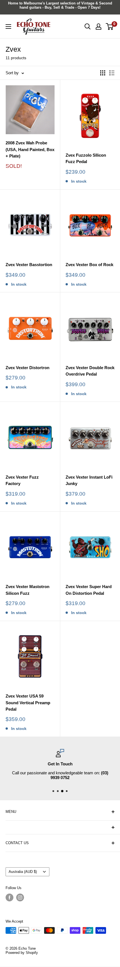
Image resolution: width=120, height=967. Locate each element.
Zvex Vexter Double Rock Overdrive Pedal (90, 370)
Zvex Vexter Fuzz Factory (22, 480)
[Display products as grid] (102, 72)
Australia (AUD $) (23, 872)
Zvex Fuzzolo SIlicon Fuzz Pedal (86, 158)
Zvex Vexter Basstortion (29, 264)
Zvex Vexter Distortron (27, 367)
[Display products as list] (111, 72)
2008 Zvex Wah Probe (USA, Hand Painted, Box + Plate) (30, 149)
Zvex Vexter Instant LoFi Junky (89, 480)
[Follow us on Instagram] (20, 897)
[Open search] (88, 26)
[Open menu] (8, 26)
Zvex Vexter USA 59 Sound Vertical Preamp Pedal (28, 702)
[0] (109, 26)
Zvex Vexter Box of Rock (89, 264)
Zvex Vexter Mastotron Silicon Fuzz (27, 589)
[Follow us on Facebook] (9, 897)
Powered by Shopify (22, 953)
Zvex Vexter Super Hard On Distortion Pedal (89, 589)
